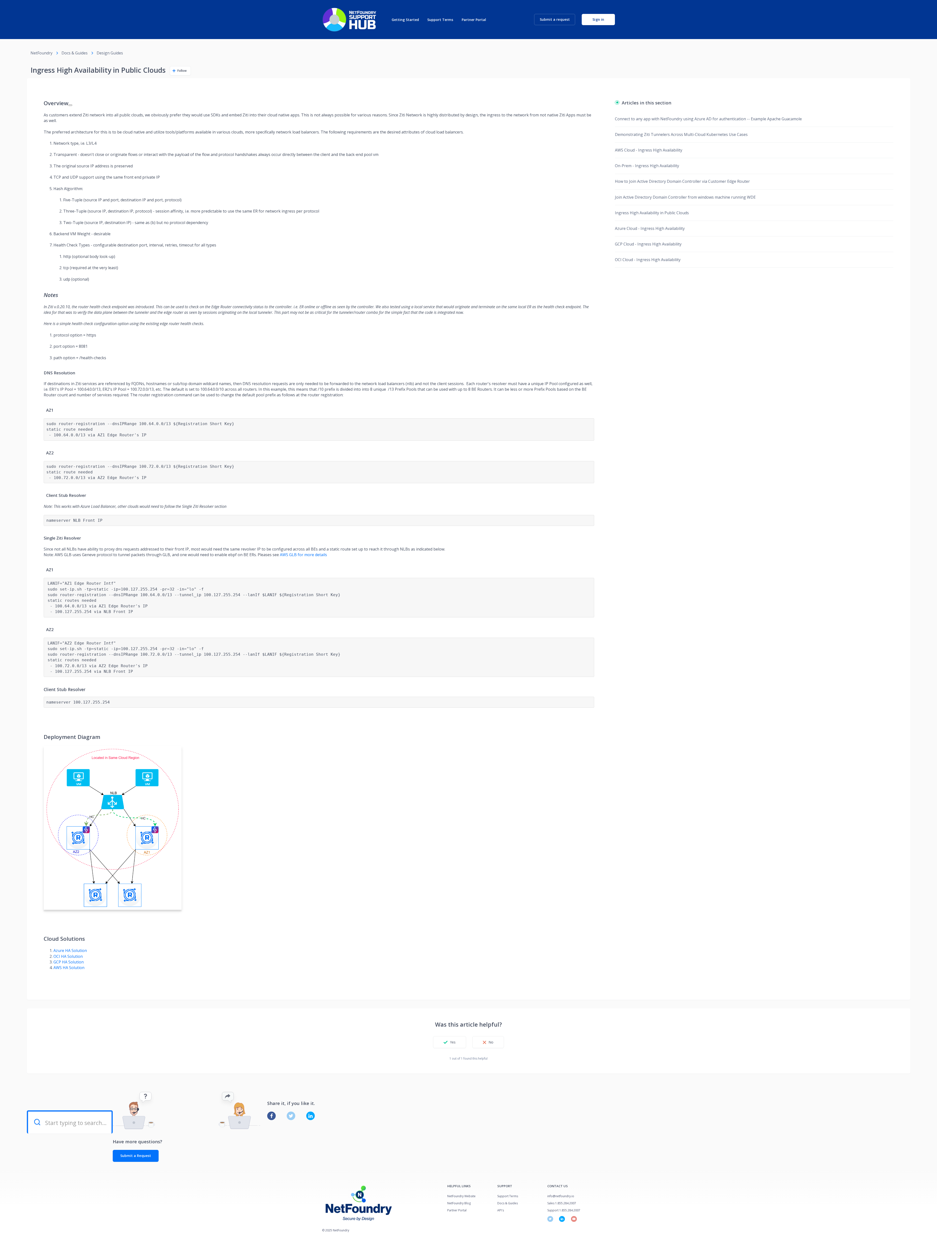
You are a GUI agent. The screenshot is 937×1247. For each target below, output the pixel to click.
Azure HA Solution (70, 950)
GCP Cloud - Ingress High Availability (648, 244)
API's (500, 1210)
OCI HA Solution (68, 956)
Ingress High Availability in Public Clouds (652, 212)
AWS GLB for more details (303, 554)
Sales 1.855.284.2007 (561, 1203)
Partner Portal (474, 19)
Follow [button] (182, 71)
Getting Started (405, 19)
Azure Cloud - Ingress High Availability (650, 228)
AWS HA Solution (68, 967)
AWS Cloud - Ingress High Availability (648, 150)
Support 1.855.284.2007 (563, 1210)
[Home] (349, 19)
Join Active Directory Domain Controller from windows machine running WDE (685, 197)
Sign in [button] (598, 19)
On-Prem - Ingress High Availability (647, 165)
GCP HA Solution (68, 962)
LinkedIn (310, 1116)
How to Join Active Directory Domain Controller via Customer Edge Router (682, 181)
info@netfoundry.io (560, 1196)
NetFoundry (41, 53)
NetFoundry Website (461, 1196)
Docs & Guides (74, 53)
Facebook (271, 1116)
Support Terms (440, 19)
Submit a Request (135, 1155)
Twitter (291, 1116)
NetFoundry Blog (459, 1203)
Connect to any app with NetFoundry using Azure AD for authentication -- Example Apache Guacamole (708, 119)
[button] (449, 1042)
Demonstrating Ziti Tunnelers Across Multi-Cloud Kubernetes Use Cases (681, 134)
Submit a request (555, 19)
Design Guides (110, 53)
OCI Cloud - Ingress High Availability (648, 259)
